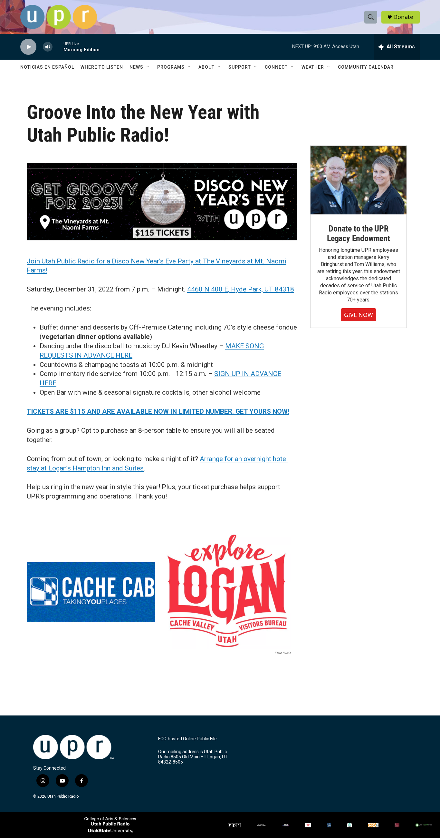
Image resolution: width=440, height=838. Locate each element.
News (136, 67)
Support (239, 67)
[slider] (58, 46)
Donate (403, 17)
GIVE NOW (358, 315)
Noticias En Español (47, 67)
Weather (312, 67)
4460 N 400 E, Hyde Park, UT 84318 (240, 289)
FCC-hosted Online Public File (187, 738)
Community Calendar (366, 67)
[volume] (47, 47)
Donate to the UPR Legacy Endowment (358, 233)
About (206, 67)
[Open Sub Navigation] (148, 67)
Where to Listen (102, 67)
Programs (171, 67)
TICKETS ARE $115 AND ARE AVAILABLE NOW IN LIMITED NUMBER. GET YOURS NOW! (158, 411)
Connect (276, 67)
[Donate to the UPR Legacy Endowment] (359, 180)
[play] (28, 47)
